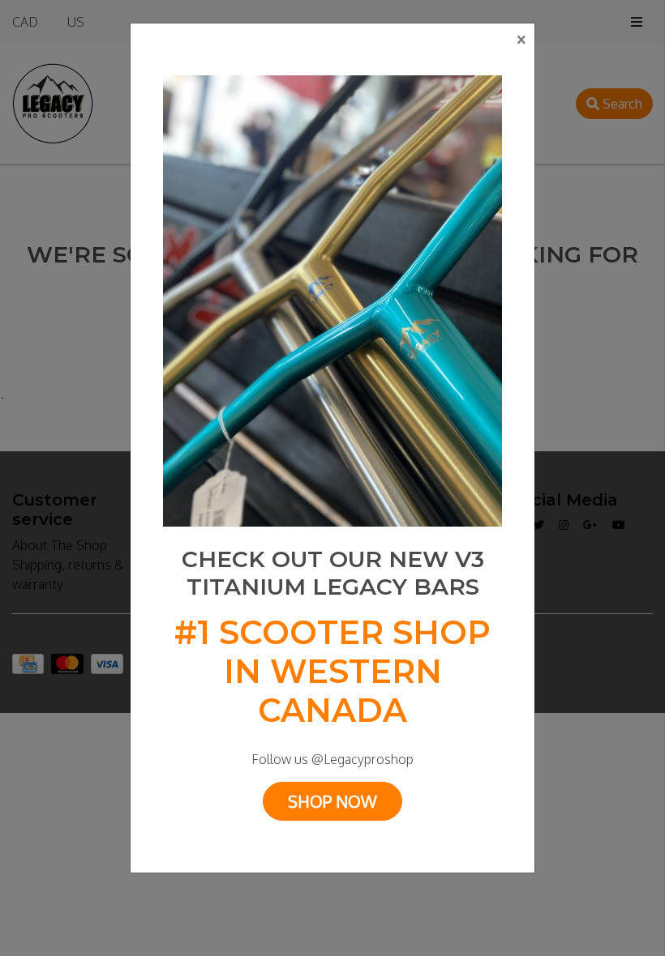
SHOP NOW (332, 801)
